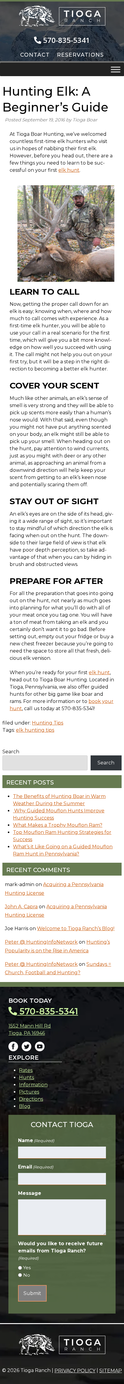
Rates (26, 1070)
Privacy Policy (74, 1371)
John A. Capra (21, 906)
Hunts (26, 1077)
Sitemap (110, 1371)
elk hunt (68, 170)
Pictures (29, 1092)
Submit (32, 1293)
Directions (31, 1099)
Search (10, 752)
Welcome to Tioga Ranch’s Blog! (75, 928)
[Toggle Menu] (115, 69)
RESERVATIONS (80, 55)
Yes (27, 1267)
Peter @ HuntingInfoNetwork (41, 942)
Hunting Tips (47, 723)
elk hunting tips (35, 730)
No (26, 1275)
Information (33, 1085)
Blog (24, 1106)
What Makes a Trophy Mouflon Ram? (57, 825)
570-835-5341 (65, 40)
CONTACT (35, 55)
